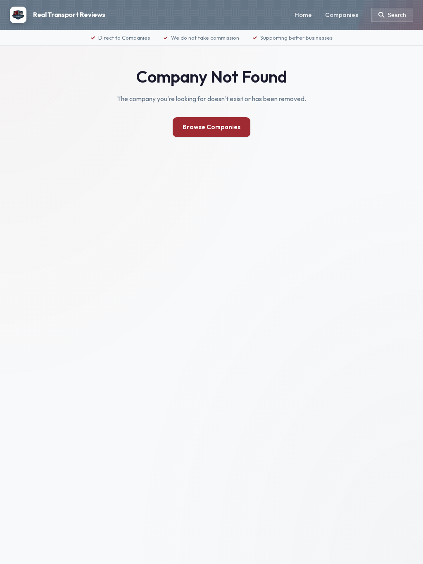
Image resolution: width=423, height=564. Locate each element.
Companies (341, 15)
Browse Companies (211, 127)
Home (303, 15)
